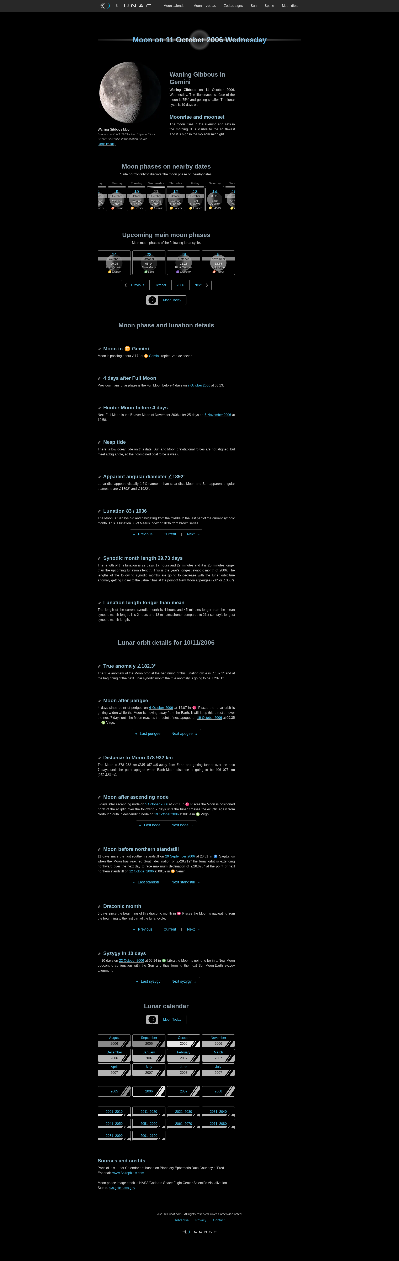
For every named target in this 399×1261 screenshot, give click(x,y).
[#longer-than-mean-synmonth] (100, 602)
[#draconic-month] (100, 906)
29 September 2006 (180, 856)
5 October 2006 (156, 804)
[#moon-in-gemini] (100, 348)
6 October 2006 (161, 707)
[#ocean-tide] (100, 442)
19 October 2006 (209, 717)
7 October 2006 (199, 385)
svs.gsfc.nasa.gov (122, 1188)
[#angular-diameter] (100, 476)
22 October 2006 (131, 960)
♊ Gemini (152, 356)
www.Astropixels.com (128, 1173)
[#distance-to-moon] (100, 757)
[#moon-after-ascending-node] (100, 797)
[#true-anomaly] (100, 666)
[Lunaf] (126, 6)
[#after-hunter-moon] (100, 407)
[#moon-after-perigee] (100, 700)
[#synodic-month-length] (100, 558)
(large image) (107, 144)
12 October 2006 (141, 871)
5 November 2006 (217, 415)
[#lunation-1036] (100, 511)
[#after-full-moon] (100, 378)
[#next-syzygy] (100, 953)
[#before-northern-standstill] (100, 849)
